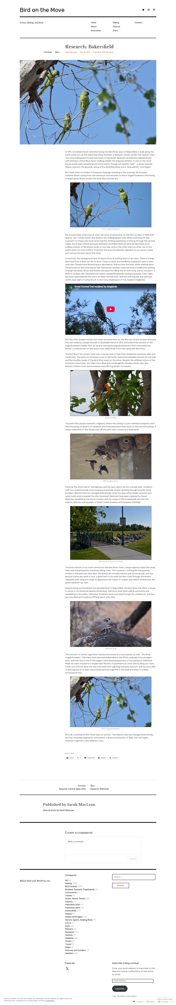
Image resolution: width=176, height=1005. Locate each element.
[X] (67, 969)
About (94, 26)
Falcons (69, 901)
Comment (132, 859)
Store (115, 30)
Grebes (68, 914)
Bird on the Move (42, 10)
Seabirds (69, 938)
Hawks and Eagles (73, 917)
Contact (138, 22)
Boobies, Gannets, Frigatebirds (80, 889)
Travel (68, 944)
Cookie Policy (49, 1001)
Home (93, 22)
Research (109, 52)
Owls (67, 926)
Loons (68, 923)
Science (116, 26)
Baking (116, 22)
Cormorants (71, 892)
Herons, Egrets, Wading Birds (78, 920)
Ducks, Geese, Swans (75, 898)
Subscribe (120, 988)
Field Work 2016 (72, 907)
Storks (68, 941)
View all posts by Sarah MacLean (58, 810)
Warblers (69, 953)
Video (68, 947)
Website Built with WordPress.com (35, 881)
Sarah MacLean (71, 52)
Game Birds (70, 910)
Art (66, 880)
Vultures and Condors (75, 950)
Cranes (68, 895)
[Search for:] (133, 877)
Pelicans (69, 929)
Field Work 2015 (99, 52)
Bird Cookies (71, 886)
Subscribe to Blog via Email (125, 963)
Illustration (96, 30)
